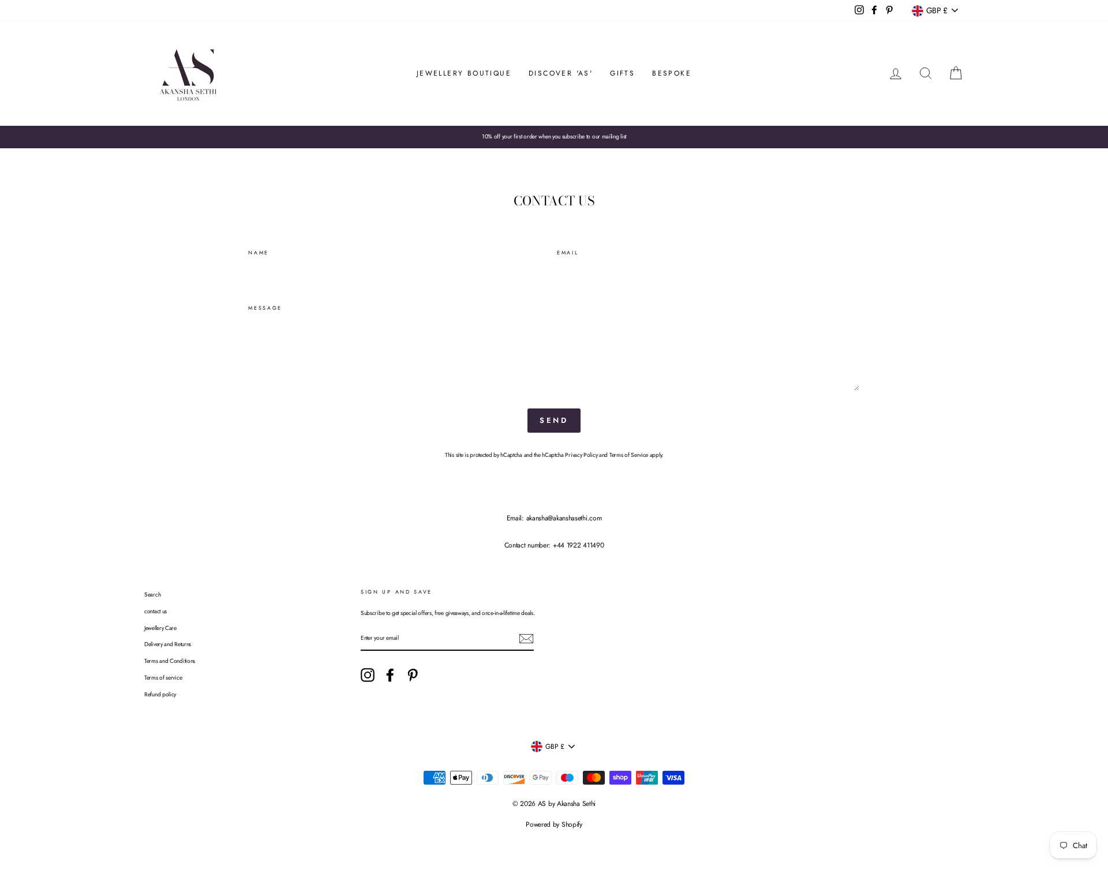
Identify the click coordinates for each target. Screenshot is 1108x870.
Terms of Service (628, 455)
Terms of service (163, 677)
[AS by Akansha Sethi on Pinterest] (413, 675)
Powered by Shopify (554, 824)
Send (554, 420)
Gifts (622, 73)
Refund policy (160, 694)
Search (152, 594)
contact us (155, 611)
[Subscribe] (526, 639)
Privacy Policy (581, 455)
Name (258, 252)
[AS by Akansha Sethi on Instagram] (368, 675)
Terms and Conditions (169, 661)
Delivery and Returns (167, 644)
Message (265, 308)
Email (568, 252)
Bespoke (671, 73)
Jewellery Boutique (464, 73)
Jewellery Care (160, 628)
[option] (554, 137)
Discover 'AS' (561, 73)
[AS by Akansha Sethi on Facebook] (390, 675)
